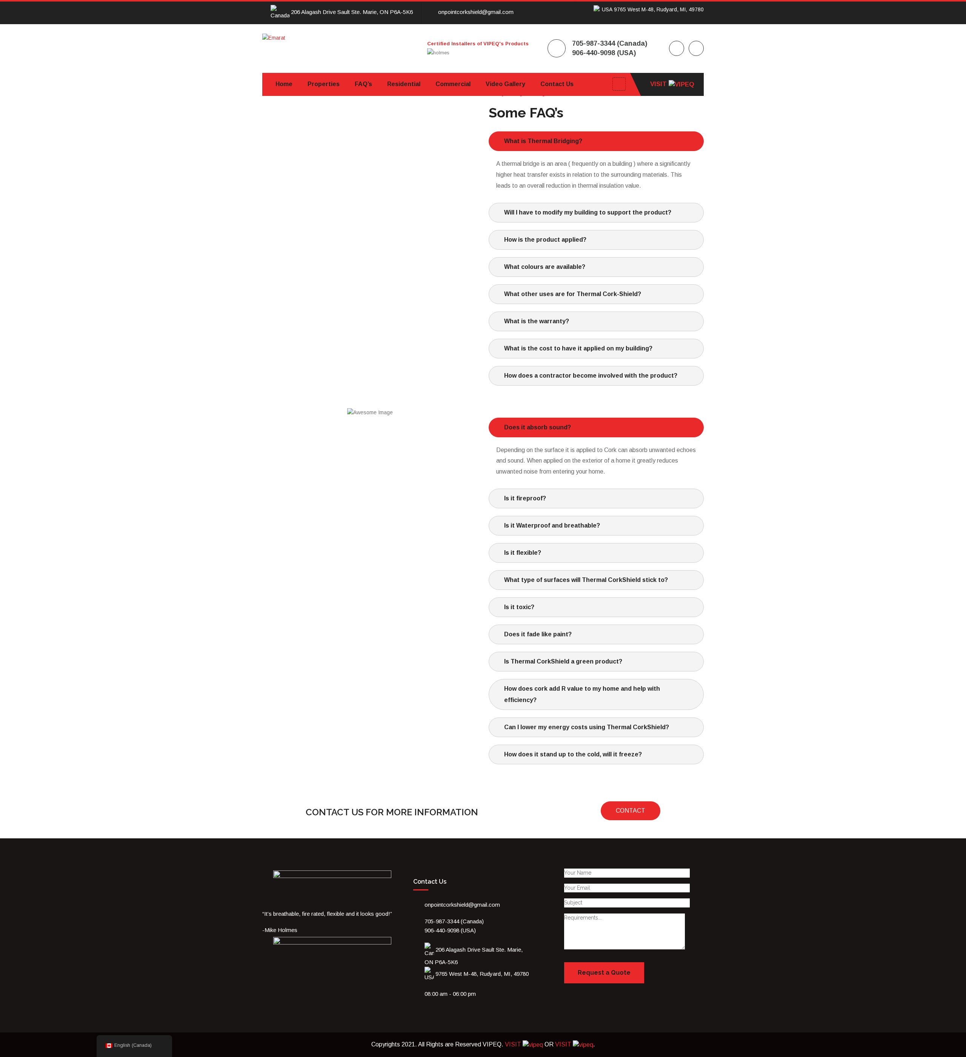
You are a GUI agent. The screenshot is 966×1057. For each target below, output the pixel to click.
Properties (324, 84)
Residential (403, 84)
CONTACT (630, 810)
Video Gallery (505, 84)
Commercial (453, 84)
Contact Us (557, 84)
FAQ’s (363, 84)
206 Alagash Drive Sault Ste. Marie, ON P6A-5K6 (351, 12)
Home (283, 84)
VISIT (659, 84)
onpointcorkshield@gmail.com (476, 12)
